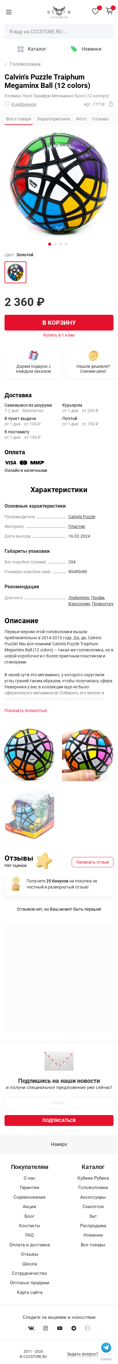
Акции (29, 1206)
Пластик (76, 526)
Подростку (102, 603)
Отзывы (29, 1254)
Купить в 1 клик (59, 335)
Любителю (78, 597)
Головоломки (25, 64)
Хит (93, 1216)
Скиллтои (93, 1206)
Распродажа (93, 1225)
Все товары (93, 1245)
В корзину (59, 322)
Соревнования (29, 1197)
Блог (29, 1216)
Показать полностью (26, 710)
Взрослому (79, 603)
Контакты (29, 1225)
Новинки (91, 49)
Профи (97, 597)
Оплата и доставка (29, 1245)
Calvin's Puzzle (81, 516)
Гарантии (29, 1187)
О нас (29, 1178)
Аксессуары (93, 1197)
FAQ (29, 1235)
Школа (29, 1264)
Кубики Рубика (93, 1178)
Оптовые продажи (29, 1282)
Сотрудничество (29, 1273)
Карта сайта (29, 1292)
